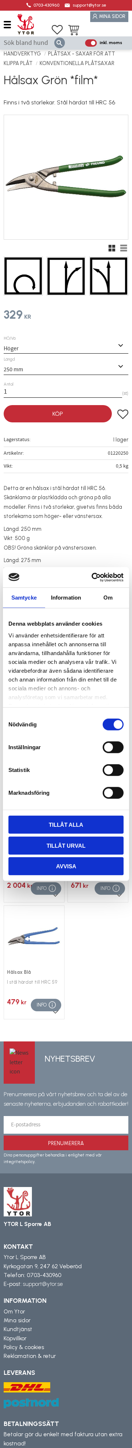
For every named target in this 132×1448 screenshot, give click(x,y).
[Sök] (59, 42)
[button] (10, 24)
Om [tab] (108, 597)
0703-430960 (46, 5)
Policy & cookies (24, 1347)
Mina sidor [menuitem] (112, 16)
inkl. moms (111, 42)
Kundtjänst (18, 1329)
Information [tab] (66, 597)
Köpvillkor (15, 1338)
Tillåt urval (66, 845)
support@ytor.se (89, 5)
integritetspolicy (19, 1161)
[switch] (113, 747)
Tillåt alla (66, 825)
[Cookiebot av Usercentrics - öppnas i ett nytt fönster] (93, 577)
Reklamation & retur (30, 1356)
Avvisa (66, 866)
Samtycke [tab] (24, 597)
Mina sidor (17, 1320)
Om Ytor (14, 1311)
